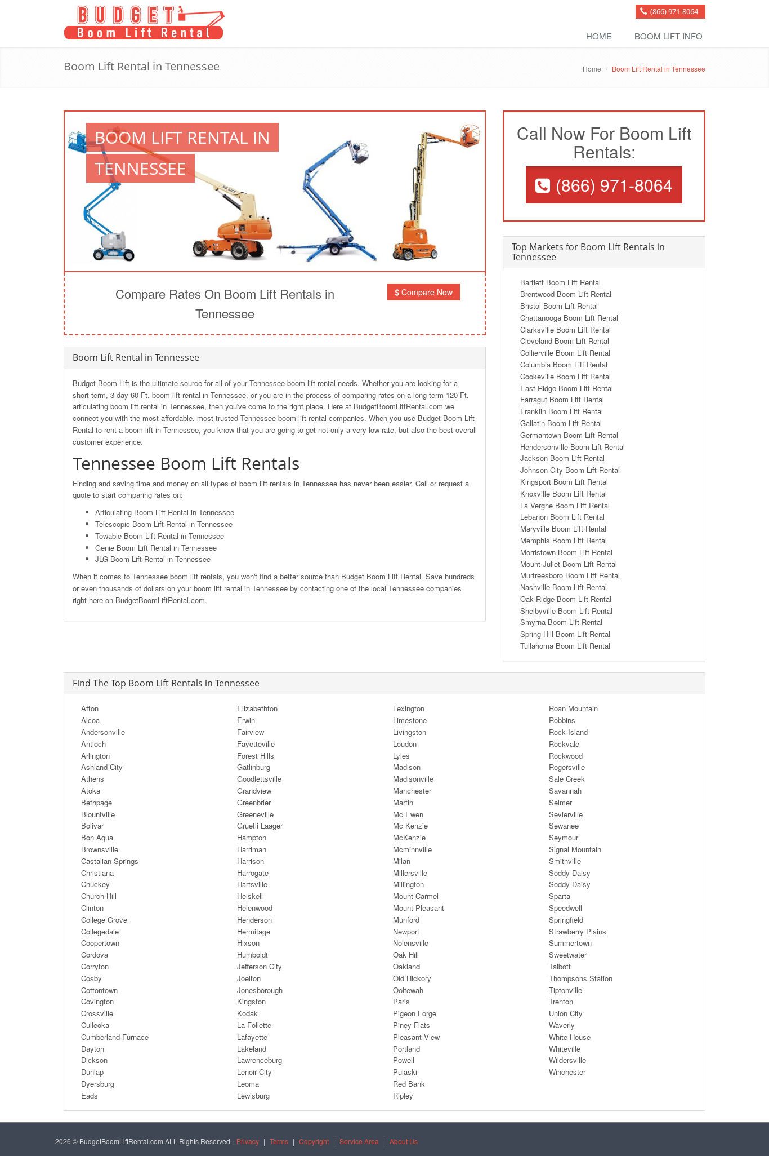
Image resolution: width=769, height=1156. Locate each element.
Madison (407, 766)
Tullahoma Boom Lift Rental (565, 645)
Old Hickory (412, 978)
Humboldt (252, 954)
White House (570, 1036)
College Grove (104, 919)
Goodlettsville (259, 778)
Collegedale (100, 931)
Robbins (562, 720)
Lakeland (251, 1048)
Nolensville (410, 942)
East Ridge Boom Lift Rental (566, 388)
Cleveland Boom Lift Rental (564, 340)
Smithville (565, 861)
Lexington (408, 708)
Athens (92, 778)
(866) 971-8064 (674, 11)
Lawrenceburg (259, 1060)
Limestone (410, 720)
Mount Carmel (416, 896)
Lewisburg (253, 1095)
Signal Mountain (575, 849)
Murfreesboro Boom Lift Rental (570, 575)
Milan (401, 861)
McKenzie (409, 837)
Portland (406, 1048)
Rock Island (568, 732)
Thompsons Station (580, 978)
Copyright (314, 1141)
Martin (403, 802)
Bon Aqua (97, 837)
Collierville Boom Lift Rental (565, 352)
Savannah (565, 790)
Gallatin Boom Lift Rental (561, 423)
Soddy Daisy (570, 872)
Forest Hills (255, 755)
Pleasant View (416, 1036)
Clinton (92, 907)
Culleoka (95, 1025)
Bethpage (96, 802)
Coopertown (100, 942)
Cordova (94, 954)
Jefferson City (259, 966)
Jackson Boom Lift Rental (562, 458)
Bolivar (92, 825)
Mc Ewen (408, 814)
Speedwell (565, 907)
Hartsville (252, 884)
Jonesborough (260, 990)
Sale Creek (567, 778)
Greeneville (255, 814)
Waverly (562, 1025)
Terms (279, 1141)
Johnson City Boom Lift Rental (570, 469)
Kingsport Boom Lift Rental (564, 481)
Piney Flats (411, 1025)
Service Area (359, 1141)
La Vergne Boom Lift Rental (565, 505)
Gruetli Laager (260, 825)
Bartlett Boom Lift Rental (560, 282)
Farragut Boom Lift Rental (562, 399)
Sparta (559, 896)
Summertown (570, 942)
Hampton (251, 837)
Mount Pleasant (418, 907)
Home (599, 36)
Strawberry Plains (577, 931)
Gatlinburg (253, 766)
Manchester (412, 790)
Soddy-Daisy (570, 884)
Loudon (405, 743)
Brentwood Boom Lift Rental (565, 294)
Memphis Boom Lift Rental (563, 540)
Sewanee (564, 825)
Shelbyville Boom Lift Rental (566, 610)
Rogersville (567, 766)
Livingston (409, 732)
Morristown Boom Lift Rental (566, 552)
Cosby (91, 978)
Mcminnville (412, 849)
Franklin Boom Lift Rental (561, 411)
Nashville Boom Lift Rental (563, 587)
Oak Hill (406, 954)
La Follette (254, 1025)
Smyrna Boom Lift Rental (561, 622)
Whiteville (564, 1048)
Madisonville (413, 778)
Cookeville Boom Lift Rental (565, 376)
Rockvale (564, 743)
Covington (97, 1001)
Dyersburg (97, 1083)
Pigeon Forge (414, 1013)
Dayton (92, 1048)
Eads (89, 1095)
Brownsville (99, 849)
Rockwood (566, 755)
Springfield (566, 919)
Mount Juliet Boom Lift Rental (568, 564)
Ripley (403, 1095)
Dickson (94, 1060)
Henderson (254, 919)
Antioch (93, 743)
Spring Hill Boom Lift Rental (565, 633)
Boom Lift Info (668, 36)
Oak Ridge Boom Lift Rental (565, 598)
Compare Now (426, 292)
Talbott (560, 966)
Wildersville (567, 1060)
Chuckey (95, 884)
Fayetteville (256, 743)
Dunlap (92, 1071)
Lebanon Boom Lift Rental (562, 516)
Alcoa (90, 720)
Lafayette (252, 1036)
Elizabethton (257, 708)
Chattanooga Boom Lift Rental (569, 317)
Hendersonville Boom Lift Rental (572, 446)
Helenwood (254, 907)
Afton (90, 708)
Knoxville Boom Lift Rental (563, 493)
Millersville (410, 872)
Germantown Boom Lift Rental (569, 434)
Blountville (98, 814)
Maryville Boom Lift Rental (563, 528)
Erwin (246, 720)
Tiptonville (565, 990)
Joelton (249, 978)
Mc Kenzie (410, 825)
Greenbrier (254, 802)
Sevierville (566, 814)
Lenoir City (254, 1071)
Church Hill (99, 896)
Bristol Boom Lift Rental (559, 305)
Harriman (251, 849)
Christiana (97, 872)
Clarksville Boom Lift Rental (565, 329)
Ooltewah (408, 990)
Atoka (90, 790)
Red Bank (409, 1083)
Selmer (560, 802)
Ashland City (102, 766)
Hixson (248, 942)
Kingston (251, 1001)
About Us (404, 1141)
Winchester (567, 1071)
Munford (406, 919)
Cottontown (99, 990)
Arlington (95, 755)
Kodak (247, 1013)
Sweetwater (568, 954)
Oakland (406, 966)
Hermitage (253, 931)
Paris (401, 1001)
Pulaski (405, 1071)
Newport (406, 931)
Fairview (250, 732)
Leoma (248, 1083)
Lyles (401, 755)
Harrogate (253, 872)
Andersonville (103, 732)
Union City (566, 1013)
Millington (408, 884)
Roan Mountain (573, 708)
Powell (403, 1060)
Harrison (250, 861)
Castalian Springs (109, 861)
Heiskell (250, 896)
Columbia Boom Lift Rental (563, 364)
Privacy (247, 1141)
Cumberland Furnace (115, 1036)
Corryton (95, 966)
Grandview (254, 790)
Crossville (97, 1013)
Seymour (563, 837)
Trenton (561, 1001)
